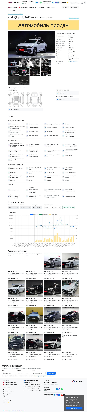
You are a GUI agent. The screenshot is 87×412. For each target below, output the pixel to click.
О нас (53, 7)
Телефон (19, 370)
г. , (33, 384)
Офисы (48, 7)
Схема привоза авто (74, 18)
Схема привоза (41, 7)
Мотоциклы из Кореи (9, 392)
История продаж (12, 10)
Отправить (51, 373)
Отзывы (64, 2)
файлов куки (76, 405)
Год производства (49, 205)
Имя (3, 370)
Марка (10, 205)
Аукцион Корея (32, 7)
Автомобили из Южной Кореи (15, 14)
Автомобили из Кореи (11, 382)
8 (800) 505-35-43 (74, 2)
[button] (19, 56)
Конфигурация (35, 205)
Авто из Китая (24, 7)
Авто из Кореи (13, 7)
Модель (22, 205)
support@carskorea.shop (31, 380)
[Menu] (85, 2)
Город (33, 370)
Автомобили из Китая (11, 384)
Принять (74, 408)
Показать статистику (68, 207)
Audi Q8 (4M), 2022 (73, 61)
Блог (19, 10)
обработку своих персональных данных (43, 376)
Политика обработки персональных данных (14, 410)
